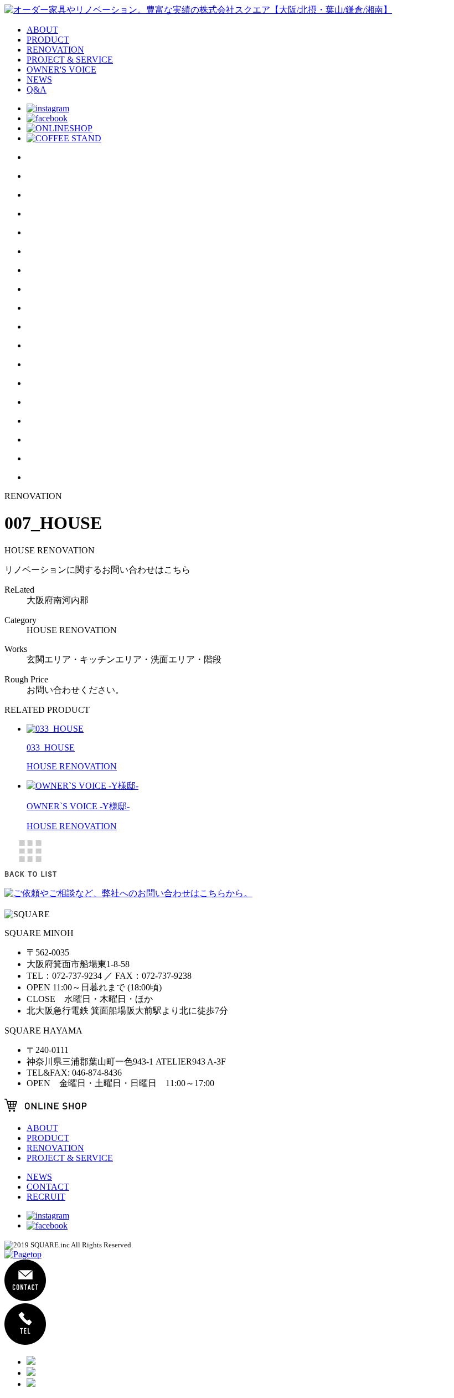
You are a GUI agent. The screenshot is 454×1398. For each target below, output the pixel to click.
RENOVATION (55, 49)
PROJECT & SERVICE (70, 59)
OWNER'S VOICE (61, 69)
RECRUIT (46, 1196)
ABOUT (42, 29)
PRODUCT (48, 39)
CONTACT (48, 1186)
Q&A (37, 89)
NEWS (39, 79)
